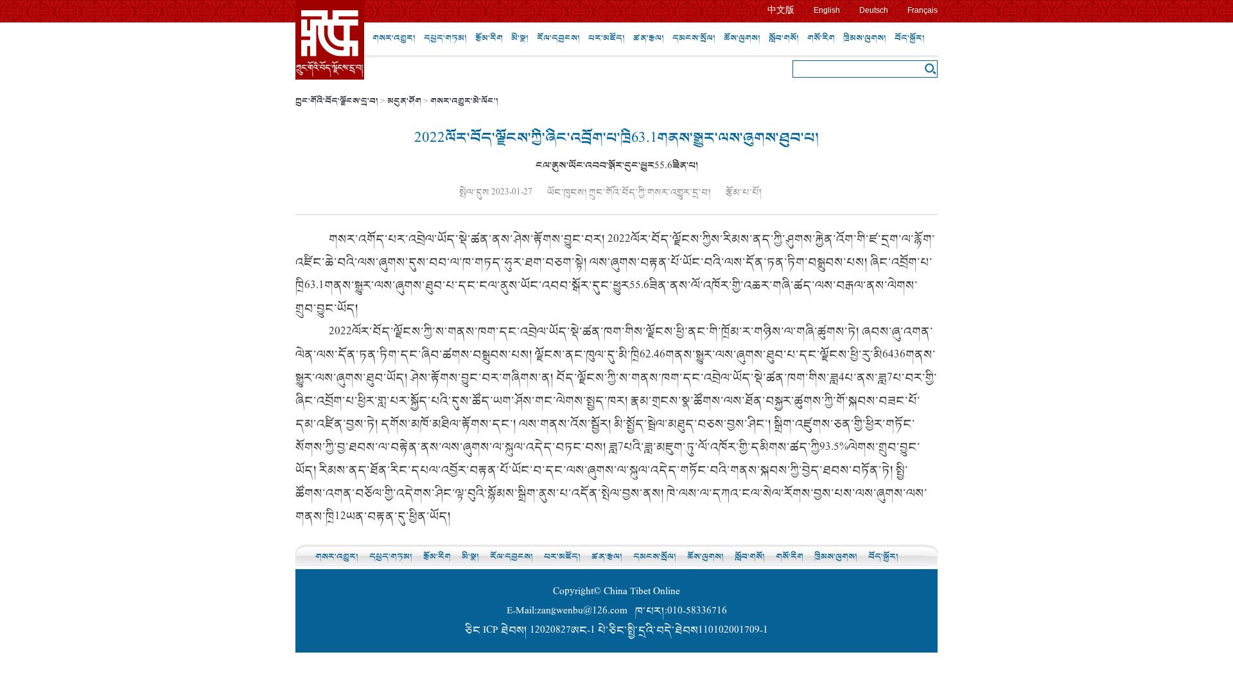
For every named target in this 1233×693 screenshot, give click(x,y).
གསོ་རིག (821, 38)
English (827, 10)
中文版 (780, 10)
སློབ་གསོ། (784, 38)
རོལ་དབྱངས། (558, 38)
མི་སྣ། (520, 38)
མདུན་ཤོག (404, 101)
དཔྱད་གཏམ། (445, 38)
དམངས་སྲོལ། (693, 38)
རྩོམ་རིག (489, 38)
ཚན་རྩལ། (648, 38)
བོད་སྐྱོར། (910, 38)
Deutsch (873, 10)
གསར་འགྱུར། (393, 38)
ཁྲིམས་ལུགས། (864, 38)
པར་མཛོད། (606, 38)
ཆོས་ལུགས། (742, 38)
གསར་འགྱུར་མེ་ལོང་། (464, 101)
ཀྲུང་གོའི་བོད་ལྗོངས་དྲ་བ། (336, 101)
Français (922, 10)
